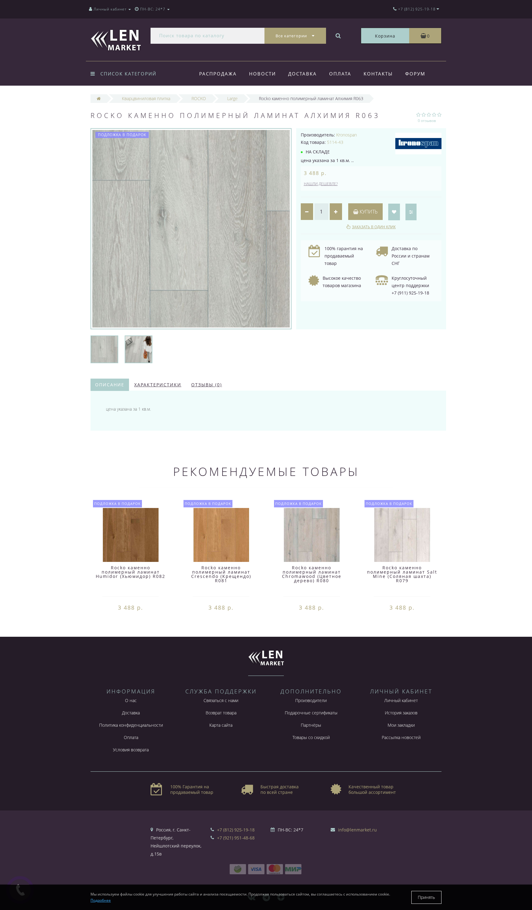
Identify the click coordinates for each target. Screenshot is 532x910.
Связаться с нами (221, 700)
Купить (368, 211)
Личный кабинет (401, 700)
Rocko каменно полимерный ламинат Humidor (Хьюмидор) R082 (130, 572)
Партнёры (311, 725)
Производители (311, 700)
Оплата (340, 74)
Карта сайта (220, 725)
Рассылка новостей (401, 737)
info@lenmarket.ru (357, 830)
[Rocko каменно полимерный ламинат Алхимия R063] (104, 348)
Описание (109, 385)
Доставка (302, 74)
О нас (131, 700)
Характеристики (157, 385)
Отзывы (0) (206, 385)
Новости (262, 74)
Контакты (378, 74)
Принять (426, 897)
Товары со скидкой (311, 737)
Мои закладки (401, 725)
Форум (415, 74)
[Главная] (99, 98)
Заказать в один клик (374, 227)
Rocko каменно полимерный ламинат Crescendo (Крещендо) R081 (221, 574)
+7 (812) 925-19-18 (236, 830)
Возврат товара (221, 713)
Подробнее (101, 900)
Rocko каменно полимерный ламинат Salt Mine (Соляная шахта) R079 (402, 574)
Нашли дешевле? (321, 183)
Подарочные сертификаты (311, 713)
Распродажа (218, 74)
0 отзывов (427, 120)
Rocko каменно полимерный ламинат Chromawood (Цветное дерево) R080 (311, 574)
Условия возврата (131, 750)
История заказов (401, 713)
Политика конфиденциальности (131, 725)
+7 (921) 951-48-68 (236, 838)
